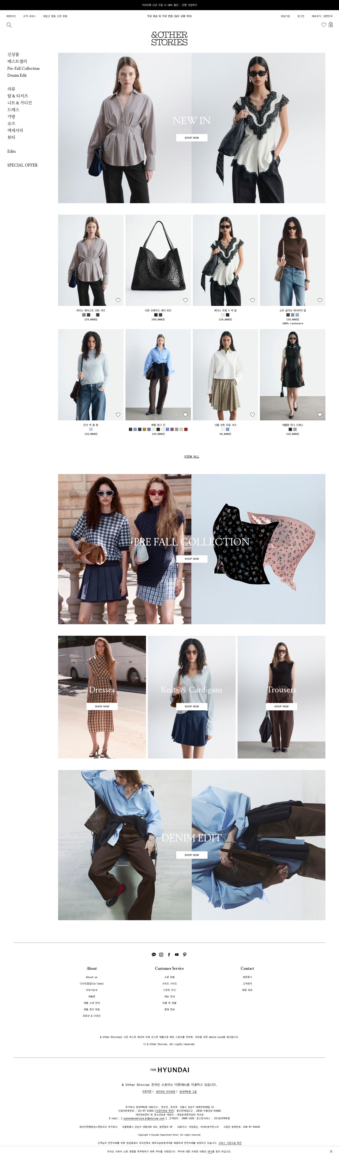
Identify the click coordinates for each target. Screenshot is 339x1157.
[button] (91, 260)
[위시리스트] (324, 25)
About (92, 968)
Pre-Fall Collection (23, 68)
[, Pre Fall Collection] (191, 549)
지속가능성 (92, 990)
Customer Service (169, 968)
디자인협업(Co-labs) (92, 983)
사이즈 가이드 (169, 983)
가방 (11, 116)
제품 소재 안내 (92, 1003)
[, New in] (191, 128)
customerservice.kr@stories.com (143, 1118)
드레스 (13, 109)
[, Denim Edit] (191, 845)
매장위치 (11, 16)
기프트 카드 (169, 990)
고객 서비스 (29, 16)
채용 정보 (247, 990)
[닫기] (331, 5)
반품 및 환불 (169, 1003)
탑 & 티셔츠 (17, 96)
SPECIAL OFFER (22, 165)
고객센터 (247, 983)
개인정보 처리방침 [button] (165, 1091)
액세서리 (15, 130)
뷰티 (11, 137)
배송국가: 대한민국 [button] (322, 16)
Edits (11, 151)
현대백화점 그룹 (188, 1091)
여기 (210, 1151)
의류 (11, 89)
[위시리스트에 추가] (118, 300)
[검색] (9, 24)
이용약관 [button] (147, 1091)
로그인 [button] (300, 16)
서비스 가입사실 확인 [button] (230, 1143)
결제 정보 (169, 1009)
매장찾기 (247, 977)
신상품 (13, 54)
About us (91, 977)
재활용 (91, 996)
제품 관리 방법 (92, 1009)
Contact (247, 968)
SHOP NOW (192, 137)
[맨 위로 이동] (330, 1139)
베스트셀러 (17, 61)
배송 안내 (169, 996)
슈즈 (11, 123)
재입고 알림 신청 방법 (55, 16)
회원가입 (285, 16)
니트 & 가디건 (19, 102)
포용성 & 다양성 (92, 1016)
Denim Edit (17, 75)
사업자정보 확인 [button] (164, 1111)
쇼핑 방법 (169, 977)
